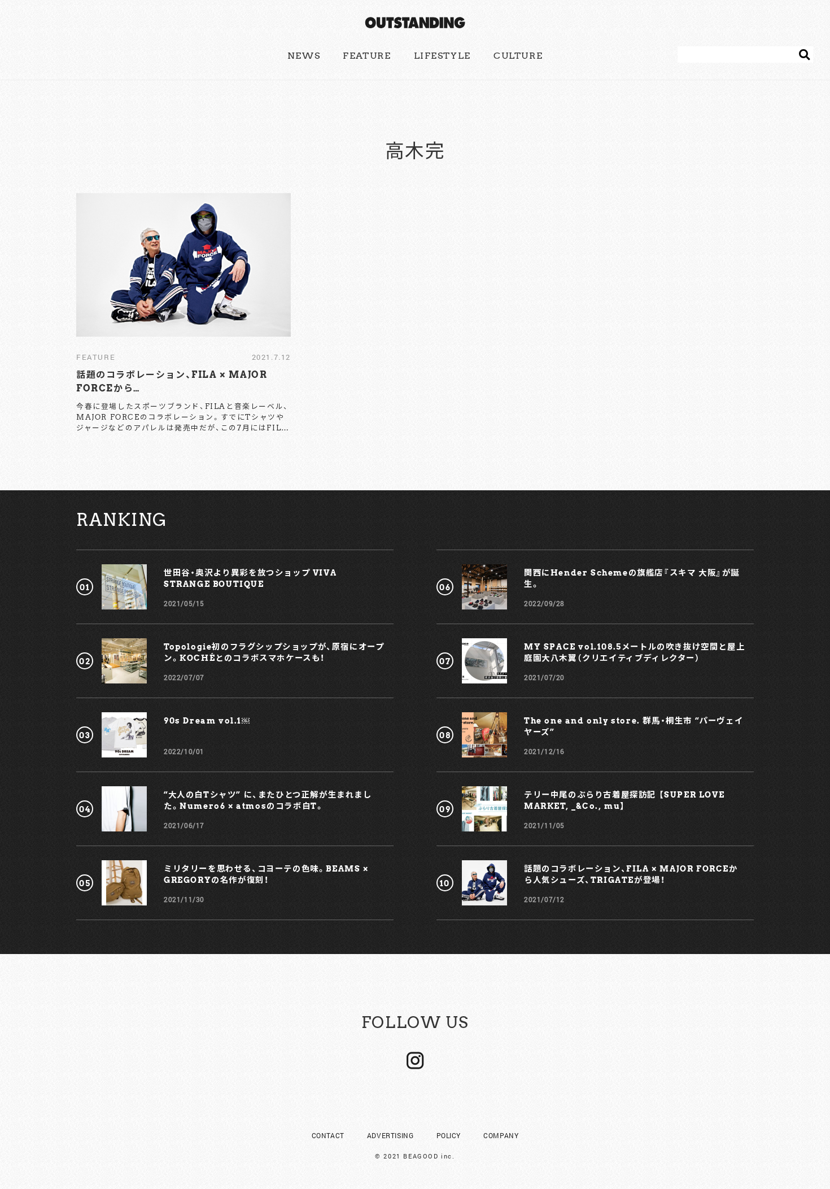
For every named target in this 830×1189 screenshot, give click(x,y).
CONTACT (328, 1135)
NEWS (303, 55)
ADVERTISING (390, 1135)
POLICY (448, 1135)
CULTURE (518, 55)
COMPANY (500, 1135)
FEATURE (367, 55)
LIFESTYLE (442, 55)
